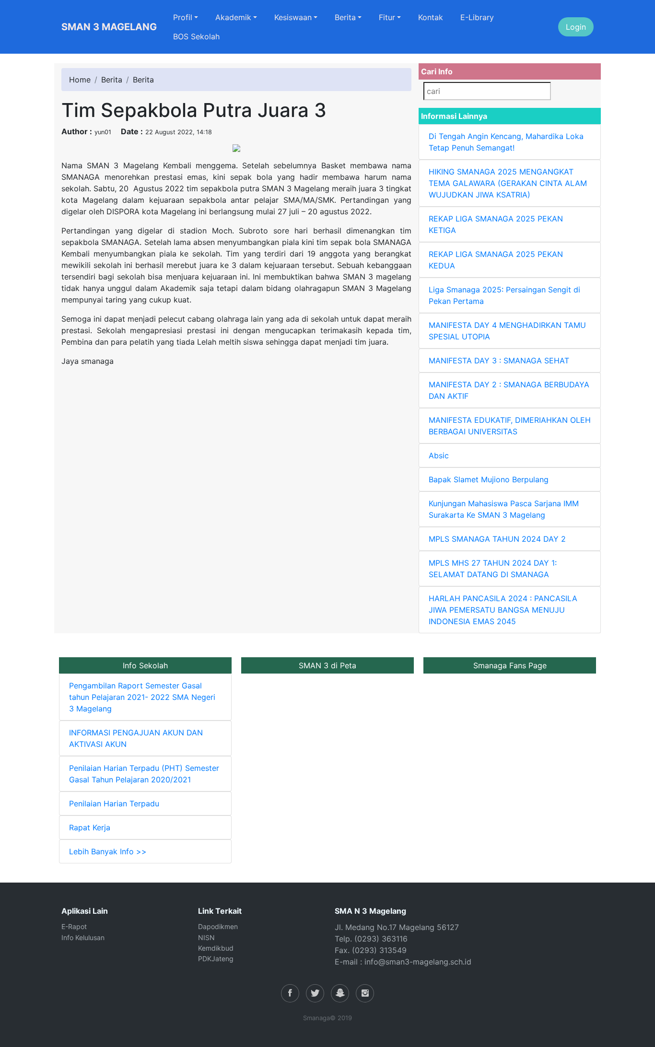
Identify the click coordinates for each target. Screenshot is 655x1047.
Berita (345, 17)
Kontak (430, 17)
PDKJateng (216, 958)
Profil (182, 17)
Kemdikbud (216, 948)
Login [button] (576, 27)
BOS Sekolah (196, 36)
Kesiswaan (293, 17)
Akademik (233, 17)
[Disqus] (236, 494)
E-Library (477, 17)
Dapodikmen (218, 926)
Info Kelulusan (83, 937)
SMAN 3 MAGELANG (109, 27)
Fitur (387, 17)
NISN (206, 937)
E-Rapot (74, 926)
